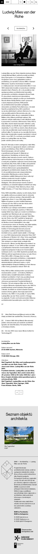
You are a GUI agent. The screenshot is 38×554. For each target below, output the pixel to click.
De (36, 2)
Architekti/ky (24, 461)
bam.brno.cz (24, 517)
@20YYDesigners (26, 521)
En (32, 2)
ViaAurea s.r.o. (24, 519)
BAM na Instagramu (21, 514)
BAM (7, 2)
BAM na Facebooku (21, 512)
